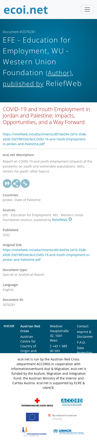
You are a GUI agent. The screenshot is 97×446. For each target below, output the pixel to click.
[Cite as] (7, 183)
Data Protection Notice (84, 353)
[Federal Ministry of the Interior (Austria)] (62, 417)
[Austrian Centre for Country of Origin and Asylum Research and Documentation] (71, 402)
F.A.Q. (81, 342)
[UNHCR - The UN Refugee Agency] (69, 431)
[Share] (16, 183)
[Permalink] (25, 183)
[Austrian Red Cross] (37, 402)
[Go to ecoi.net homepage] (25, 9)
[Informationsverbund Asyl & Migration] (33, 431)
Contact (82, 326)
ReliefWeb (59, 220)
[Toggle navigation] (87, 9)
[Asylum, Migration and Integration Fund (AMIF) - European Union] (32, 417)
